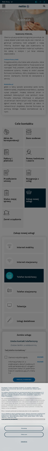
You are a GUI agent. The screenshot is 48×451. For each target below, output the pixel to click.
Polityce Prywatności (6, 396)
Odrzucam (24, 434)
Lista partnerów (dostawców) (9, 419)
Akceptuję (24, 428)
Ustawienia (24, 441)
